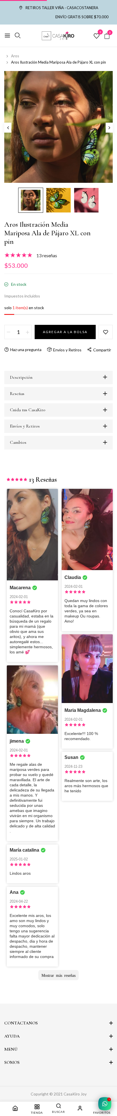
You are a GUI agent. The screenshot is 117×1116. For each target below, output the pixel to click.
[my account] (80, 1109)
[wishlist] (96, 36)
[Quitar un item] (8, 332)
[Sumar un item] (28, 332)
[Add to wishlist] (106, 332)
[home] (15, 1109)
